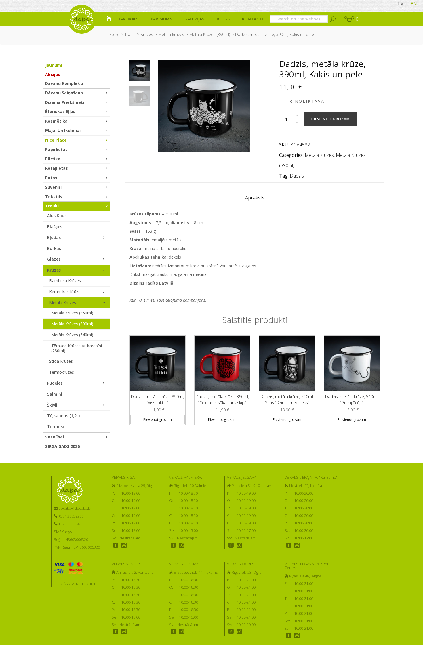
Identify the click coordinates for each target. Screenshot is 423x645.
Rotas (51, 177)
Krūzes (147, 34)
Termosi (55, 426)
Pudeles (54, 383)
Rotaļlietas (56, 168)
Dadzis (297, 176)
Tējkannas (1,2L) (63, 415)
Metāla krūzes (171, 34)
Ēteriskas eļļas (60, 111)
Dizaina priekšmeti (64, 102)
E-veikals (128, 19)
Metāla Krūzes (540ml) (72, 334)
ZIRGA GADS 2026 (62, 446)
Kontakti (252, 19)
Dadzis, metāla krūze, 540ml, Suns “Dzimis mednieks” (287, 399)
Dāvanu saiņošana (64, 93)
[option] (139, 70)
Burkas (54, 248)
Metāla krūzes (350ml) (72, 313)
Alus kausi (57, 215)
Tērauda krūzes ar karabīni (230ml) (76, 348)
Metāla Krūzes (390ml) (209, 34)
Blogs (223, 19)
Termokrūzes (61, 372)
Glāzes (53, 259)
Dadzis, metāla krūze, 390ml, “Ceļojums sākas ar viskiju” (222, 399)
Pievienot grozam (330, 119)
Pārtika (52, 158)
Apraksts (254, 197)
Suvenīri (53, 187)
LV (400, 4)
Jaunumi (53, 65)
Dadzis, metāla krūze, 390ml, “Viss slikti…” (157, 399)
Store (114, 34)
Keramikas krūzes (66, 291)
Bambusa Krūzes (65, 280)
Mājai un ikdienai (63, 130)
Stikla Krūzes (61, 361)
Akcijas (52, 74)
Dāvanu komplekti (64, 83)
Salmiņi (54, 394)
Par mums (161, 19)
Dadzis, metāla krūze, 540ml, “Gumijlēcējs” (351, 399)
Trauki (130, 34)
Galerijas (194, 19)
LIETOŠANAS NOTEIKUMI (74, 583)
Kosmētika (56, 121)
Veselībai (54, 437)
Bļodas (54, 237)
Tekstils (53, 196)
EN (414, 4)
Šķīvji (52, 405)
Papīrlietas (56, 149)
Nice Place (56, 140)
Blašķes (54, 226)
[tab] (254, 199)
